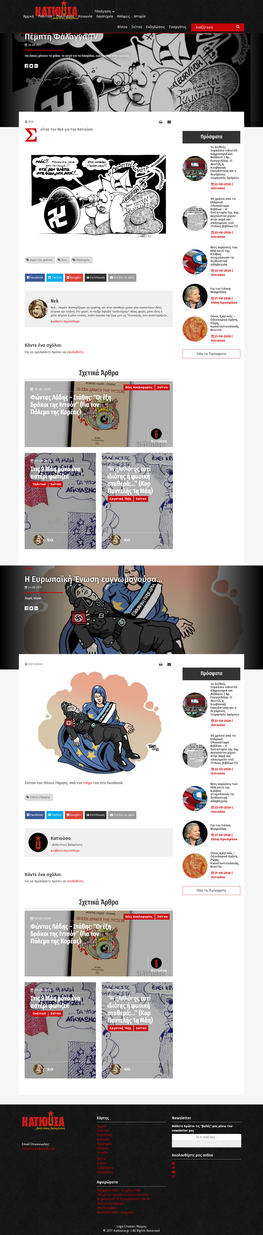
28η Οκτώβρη (106, 1208)
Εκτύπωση (97, 277)
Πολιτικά (45, 16)
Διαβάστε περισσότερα (65, 321)
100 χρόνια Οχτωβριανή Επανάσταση (122, 1194)
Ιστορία (140, 16)
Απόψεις (123, 16)
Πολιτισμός (65, 16)
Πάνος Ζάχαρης (39, 797)
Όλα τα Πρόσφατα (211, 354)
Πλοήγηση (103, 11)
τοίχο (87, 783)
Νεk (31, 121)
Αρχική (28, 16)
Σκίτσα (137, 27)
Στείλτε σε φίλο (123, 277)
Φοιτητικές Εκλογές (110, 1203)
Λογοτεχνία (104, 1144)
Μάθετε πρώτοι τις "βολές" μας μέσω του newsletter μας (202, 1128)
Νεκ (64, 260)
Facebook (36, 277)
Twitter (56, 277)
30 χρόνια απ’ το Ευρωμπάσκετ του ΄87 (123, 1199)
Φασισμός (82, 260)
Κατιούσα (35, 664)
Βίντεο (122, 27)
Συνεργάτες (177, 27)
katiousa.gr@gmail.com (38, 1148)
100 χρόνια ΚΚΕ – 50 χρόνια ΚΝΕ (119, 1190)
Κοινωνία (85, 16)
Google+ (75, 277)
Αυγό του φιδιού (40, 260)
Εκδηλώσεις (155, 27)
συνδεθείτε (75, 352)
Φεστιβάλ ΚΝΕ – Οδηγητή (115, 1212)
